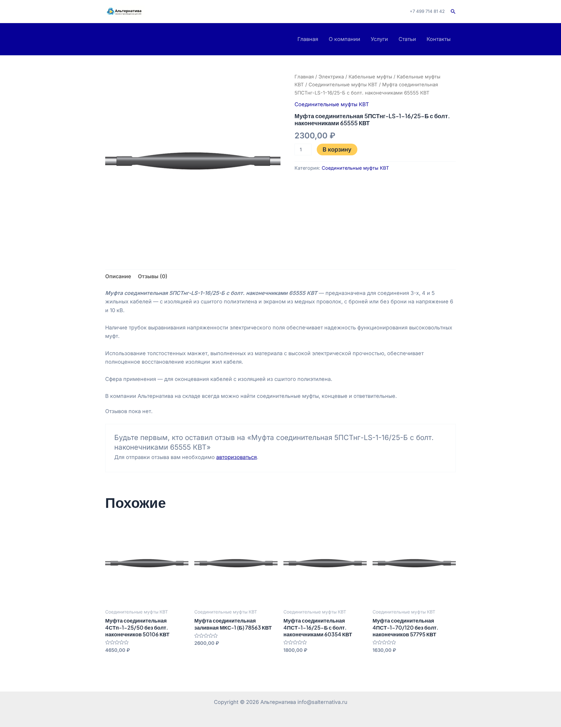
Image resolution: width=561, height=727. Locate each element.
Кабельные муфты (370, 77)
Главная (307, 39)
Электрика (331, 77)
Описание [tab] (118, 276)
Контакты (439, 39)
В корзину (337, 149)
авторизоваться (236, 457)
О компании (344, 39)
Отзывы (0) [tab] (152, 276)
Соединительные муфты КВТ (343, 84)
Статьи (407, 39)
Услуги (379, 39)
